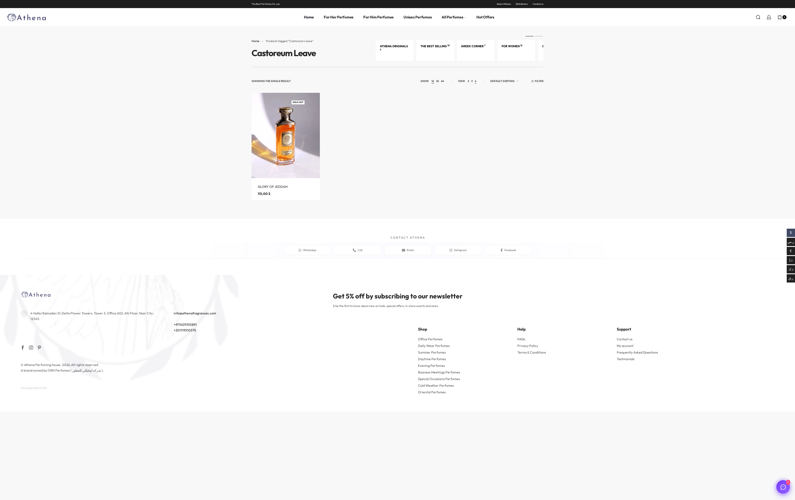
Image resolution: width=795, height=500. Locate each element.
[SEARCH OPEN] (758, 17)
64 (442, 81)
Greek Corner (473, 46)
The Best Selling (435, 46)
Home (255, 41)
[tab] (529, 36)
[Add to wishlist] (310, 102)
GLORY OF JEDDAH (273, 187)
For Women (512, 46)
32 (437, 81)
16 (432, 81)
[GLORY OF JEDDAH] (286, 135)
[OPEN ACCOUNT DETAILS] (769, 17)
